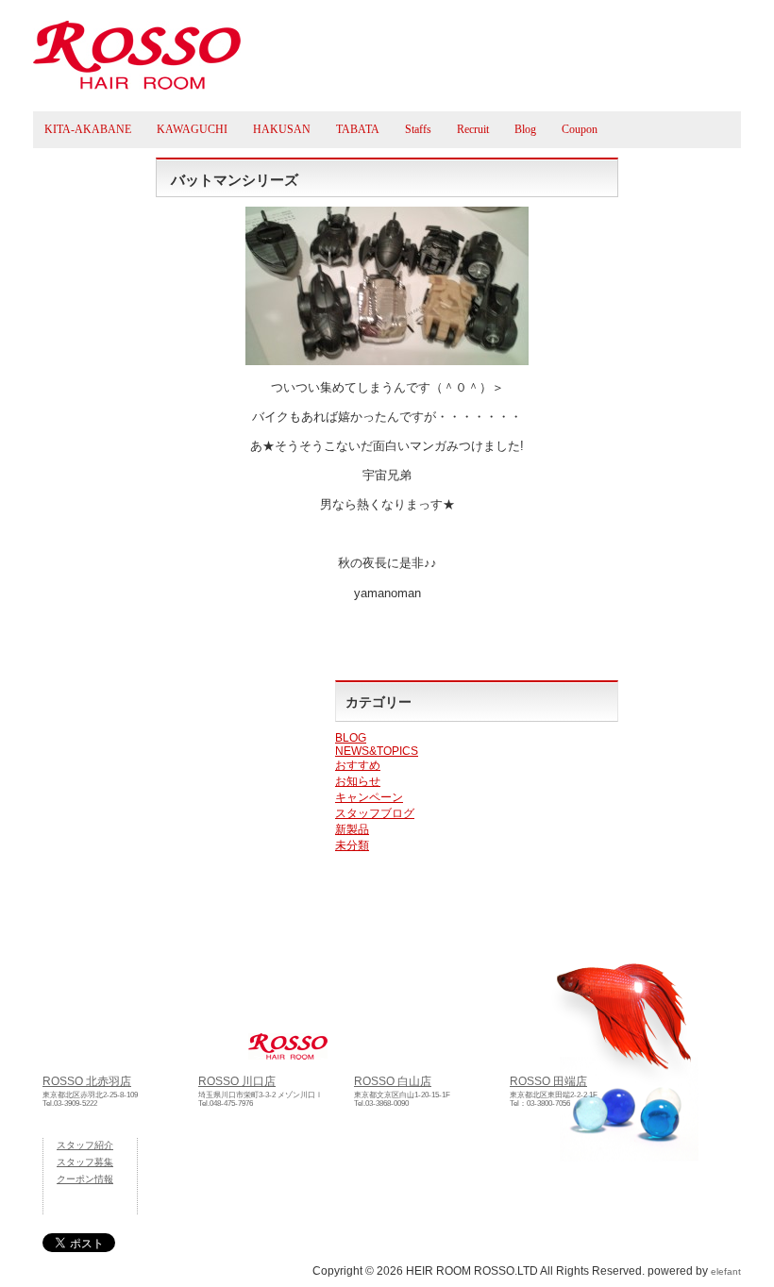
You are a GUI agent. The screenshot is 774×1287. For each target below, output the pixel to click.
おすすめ (357, 765)
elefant (726, 1271)
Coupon (579, 129)
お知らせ (357, 781)
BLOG (350, 737)
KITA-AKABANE (87, 129)
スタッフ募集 (85, 1162)
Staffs (418, 129)
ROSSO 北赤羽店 (86, 1081)
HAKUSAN (282, 129)
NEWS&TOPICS (376, 751)
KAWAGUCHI (192, 129)
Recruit (473, 129)
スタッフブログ (374, 813)
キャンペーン (369, 797)
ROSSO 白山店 (392, 1081)
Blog (525, 129)
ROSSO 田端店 (548, 1081)
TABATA (357, 129)
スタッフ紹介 (85, 1145)
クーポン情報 (85, 1179)
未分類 (352, 845)
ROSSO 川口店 (237, 1081)
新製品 (352, 829)
